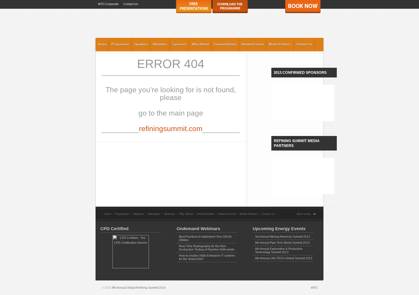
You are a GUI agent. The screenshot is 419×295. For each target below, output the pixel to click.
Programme (120, 44)
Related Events (253, 44)
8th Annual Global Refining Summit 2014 (139, 287)
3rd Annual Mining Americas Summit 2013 (282, 236)
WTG (314, 287)
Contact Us (130, 4)
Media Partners (280, 44)
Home (102, 44)
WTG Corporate (108, 4)
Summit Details (225, 44)
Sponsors (179, 44)
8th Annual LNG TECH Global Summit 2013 (283, 258)
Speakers (141, 44)
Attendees (160, 44)
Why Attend (200, 44)
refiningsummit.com (170, 129)
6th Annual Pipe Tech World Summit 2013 (282, 242)
